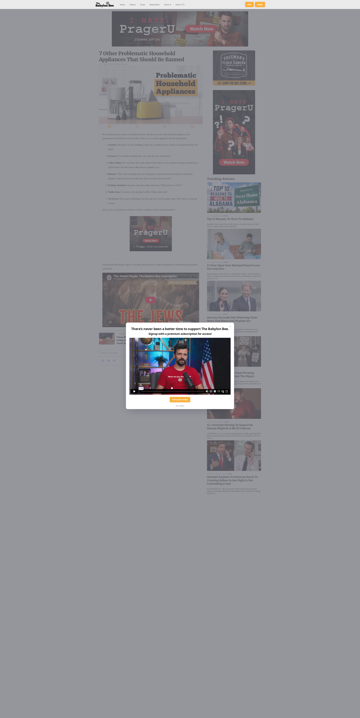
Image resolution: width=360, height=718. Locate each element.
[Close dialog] (230, 326)
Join (249, 4)
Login (260, 4)
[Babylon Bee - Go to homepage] (104, 4)
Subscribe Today (180, 399)
